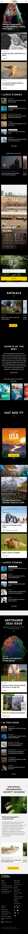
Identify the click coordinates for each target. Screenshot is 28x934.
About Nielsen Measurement (6, 891)
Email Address (5, 268)
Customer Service (4, 909)
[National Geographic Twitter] (15, 910)
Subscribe (6, 627)
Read (5, 58)
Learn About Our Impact (18, 896)
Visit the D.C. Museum (18, 892)
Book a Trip (16, 885)
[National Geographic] (14, 1)
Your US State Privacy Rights (6, 885)
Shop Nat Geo (16, 891)
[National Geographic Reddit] (15, 916)
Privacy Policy (3, 884)
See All (14, 773)
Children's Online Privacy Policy (7, 887)
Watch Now (14, 372)
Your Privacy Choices (5, 892)
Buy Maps (16, 887)
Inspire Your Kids (17, 889)
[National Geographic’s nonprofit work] (14, 817)
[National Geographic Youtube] (18, 910)
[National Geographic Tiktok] (18, 913)
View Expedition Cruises (9, 530)
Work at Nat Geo (4, 914)
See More (14, 145)
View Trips (5, 555)
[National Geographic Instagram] (15, 908)
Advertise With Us (17, 903)
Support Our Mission (18, 898)
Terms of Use (3, 882)
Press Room (16, 901)
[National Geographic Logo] (5, 877)
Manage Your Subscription (6, 913)
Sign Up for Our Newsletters (6, 916)
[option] (11, 166)
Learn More (5, 716)
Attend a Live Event (17, 884)
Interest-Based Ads (4, 889)
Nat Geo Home (17, 882)
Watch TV (16, 894)
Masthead (16, 900)
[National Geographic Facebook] (18, 908)
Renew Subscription (5, 911)
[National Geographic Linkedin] (15, 913)
